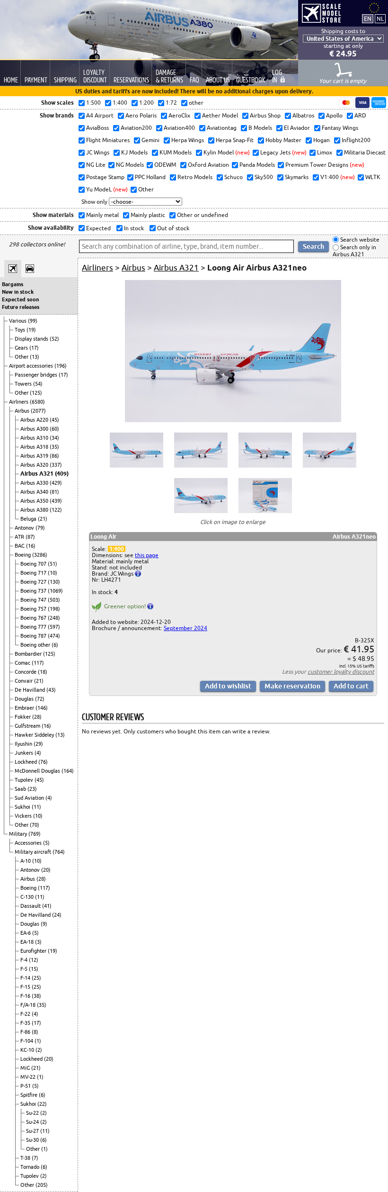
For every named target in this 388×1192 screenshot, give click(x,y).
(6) (55, 645)
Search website (359, 239)
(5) (46, 843)
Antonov (25, 528)
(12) (33, 960)
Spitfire (29, 1095)
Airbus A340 (35, 492)
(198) (54, 609)
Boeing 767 (34, 618)
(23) (32, 789)
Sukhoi (23, 807)
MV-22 (28, 1077)
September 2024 (185, 628)
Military (18, 834)
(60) (54, 429)
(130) (54, 582)
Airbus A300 (35, 429)
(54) (38, 384)
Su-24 (33, 1122)
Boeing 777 (34, 627)
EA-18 (27, 942)
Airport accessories (31, 366)
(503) (54, 600)
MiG (25, 1068)
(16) (30, 546)
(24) (57, 915)
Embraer (25, 708)
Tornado (30, 1167)
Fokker (23, 717)
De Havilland (30, 690)
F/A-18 (28, 1005)
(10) (52, 573)
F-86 (26, 1032)
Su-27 (33, 1131)
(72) (39, 699)
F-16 (26, 996)
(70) (34, 825)
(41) (47, 906)
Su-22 (33, 1113)
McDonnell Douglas (38, 771)
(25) (36, 978)
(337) (56, 465)
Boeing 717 (34, 573)
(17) (34, 348)
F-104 (27, 1041)
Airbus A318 (35, 447)
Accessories (29, 843)
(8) (35, 1032)
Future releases (20, 307)
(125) (36, 393)
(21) (42, 519)
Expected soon (20, 299)
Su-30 (33, 1140)
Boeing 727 (34, 582)
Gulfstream (28, 726)
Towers (24, 384)
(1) (38, 1041)
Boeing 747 (34, 600)
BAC (20, 546)
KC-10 (27, 1050)
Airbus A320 (35, 465)
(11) (36, 807)
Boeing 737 (34, 591)
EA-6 (26, 933)
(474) (54, 636)
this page (147, 555)
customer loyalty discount (341, 671)
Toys (20, 330)
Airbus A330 (35, 483)
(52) (54, 339)
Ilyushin (24, 744)
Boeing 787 (34, 636)
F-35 (26, 1023)
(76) (43, 762)
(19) (31, 330)
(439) (56, 501)
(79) (40, 528)
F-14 (26, 978)
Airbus (23, 411)
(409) (62, 473)
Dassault (31, 906)
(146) (41, 708)
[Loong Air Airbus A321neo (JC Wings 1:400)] (233, 420)
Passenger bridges (37, 375)
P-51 (26, 1086)
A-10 (26, 861)
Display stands (32, 339)
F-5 (24, 969)
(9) (44, 924)
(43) (51, 690)
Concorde (26, 672)
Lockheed (26, 762)
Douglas (25, 699)
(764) (59, 852)
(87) (30, 537)
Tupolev (25, 780)
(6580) (37, 402)
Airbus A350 (35, 501)
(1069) (55, 591)
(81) (54, 492)
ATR (20, 537)
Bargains (12, 284)
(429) (56, 483)
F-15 (26, 987)
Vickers (24, 816)
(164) (68, 771)
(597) (54, 627)
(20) (46, 870)
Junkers (25, 753)
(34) (54, 438)
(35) (54, 447)
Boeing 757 (34, 609)
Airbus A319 (35, 456)
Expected (98, 228)
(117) (38, 663)
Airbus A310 (35, 438)
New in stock (18, 292)
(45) (54, 420)
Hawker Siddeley (35, 735)
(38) (36, 996)
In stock (133, 228)
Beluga (29, 519)
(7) (35, 1158)
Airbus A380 (35, 510)
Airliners (19, 402)
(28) (37, 717)
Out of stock (172, 228)
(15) (33, 969)
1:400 (116, 549)
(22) (42, 1104)
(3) (38, 942)
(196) (60, 366)
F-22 (26, 1014)
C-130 (27, 897)
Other (22, 357)
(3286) (39, 555)
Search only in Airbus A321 (354, 250)
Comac (23, 663)
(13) (34, 357)
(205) (41, 1185)
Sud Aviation (30, 798)
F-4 (24, 960)
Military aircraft (34, 852)
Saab (21, 789)
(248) (54, 618)
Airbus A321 (37, 473)
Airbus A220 (35, 420)
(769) (34, 834)
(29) (38, 744)
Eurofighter (34, 951)
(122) (56, 510)
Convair (24, 681)
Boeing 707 (34, 564)
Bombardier (29, 654)
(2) (38, 1050)
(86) (54, 456)
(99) (32, 321)
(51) (52, 564)
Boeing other (36, 645)
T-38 (26, 1158)
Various (18, 321)
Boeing (23, 555)
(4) (38, 753)
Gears (22, 348)
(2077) (38, 411)
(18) (42, 672)
